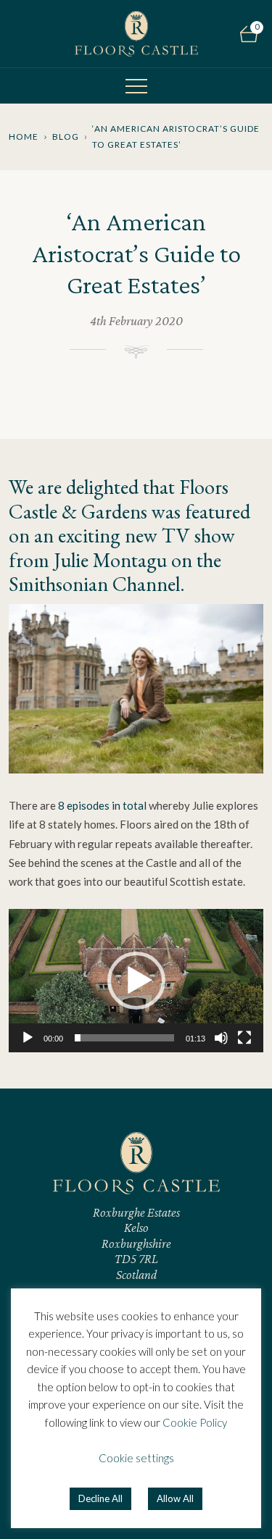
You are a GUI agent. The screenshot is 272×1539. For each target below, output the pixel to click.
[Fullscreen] (244, 1038)
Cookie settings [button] (136, 1457)
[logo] (136, 33)
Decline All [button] (100, 1498)
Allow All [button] (175, 1498)
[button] (136, 981)
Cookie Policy (194, 1422)
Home (23, 136)
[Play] (27, 1038)
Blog (65, 136)
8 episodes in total (101, 805)
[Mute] (221, 1038)
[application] (136, 980)
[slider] (124, 1037)
